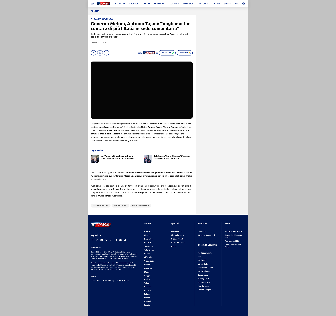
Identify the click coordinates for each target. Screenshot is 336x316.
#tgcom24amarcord (206, 235)
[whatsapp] (101, 240)
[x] (106, 240)
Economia (148, 239)
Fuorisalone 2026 (232, 241)
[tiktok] (125, 240)
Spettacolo (148, 246)
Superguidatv (203, 279)
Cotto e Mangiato (205, 290)
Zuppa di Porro (204, 282)
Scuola (147, 298)
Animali (147, 301)
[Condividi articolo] (93, 52)
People (147, 254)
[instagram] (97, 240)
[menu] (92, 3)
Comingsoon (203, 275)
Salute (147, 294)
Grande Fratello (177, 239)
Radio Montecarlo (205, 268)
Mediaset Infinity (205, 253)
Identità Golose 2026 (233, 231)
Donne (147, 265)
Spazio (147, 305)
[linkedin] (111, 240)
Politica (147, 242)
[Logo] (103, 3)
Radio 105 (202, 260)
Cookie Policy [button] (123, 280)
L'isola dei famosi (178, 242)
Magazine (148, 268)
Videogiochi (149, 261)
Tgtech (147, 283)
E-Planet (147, 287)
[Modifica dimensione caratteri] (106, 52)
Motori (147, 272)
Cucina (147, 279)
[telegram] (115, 240)
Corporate (95, 280)
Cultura (147, 290)
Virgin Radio (203, 264)
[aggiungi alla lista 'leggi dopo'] (100, 52)
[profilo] (243, 3)
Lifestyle (148, 257)
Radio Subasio (203, 271)
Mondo (147, 235)
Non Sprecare (203, 286)
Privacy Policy (108, 280)
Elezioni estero (177, 235)
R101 (200, 257)
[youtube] (120, 240)
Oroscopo (202, 231)
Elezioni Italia (176, 231)
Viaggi (147, 276)
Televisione (149, 250)
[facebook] (92, 240)
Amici (173, 246)
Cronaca (147, 231)
